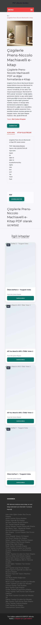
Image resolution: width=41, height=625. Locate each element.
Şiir (7, 597)
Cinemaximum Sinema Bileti (15, 607)
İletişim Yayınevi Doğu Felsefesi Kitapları (19, 540)
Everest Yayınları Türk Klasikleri (16, 585)
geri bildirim (28, 618)
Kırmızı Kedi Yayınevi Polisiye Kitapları (18, 558)
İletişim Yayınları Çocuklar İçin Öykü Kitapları (20, 554)
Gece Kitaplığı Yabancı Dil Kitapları (17, 536)
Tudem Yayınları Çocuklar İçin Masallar (19, 584)
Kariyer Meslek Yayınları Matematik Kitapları (20, 526)
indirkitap (13, 126)
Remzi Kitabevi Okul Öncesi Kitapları (18, 542)
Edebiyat (9, 593)
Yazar (9, 119)
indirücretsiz (20, 298)
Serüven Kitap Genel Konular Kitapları (18, 556)
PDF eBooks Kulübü (20, 3)
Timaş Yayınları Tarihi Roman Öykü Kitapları (20, 591)
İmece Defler (10, 580)
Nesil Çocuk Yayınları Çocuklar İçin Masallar (20, 582)
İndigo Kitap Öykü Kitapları (14, 544)
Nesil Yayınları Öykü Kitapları (15, 587)
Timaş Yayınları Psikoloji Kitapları (16, 603)
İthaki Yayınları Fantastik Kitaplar (16, 546)
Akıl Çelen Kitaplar (19, 146)
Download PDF (16, 199)
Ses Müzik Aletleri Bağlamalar (16, 578)
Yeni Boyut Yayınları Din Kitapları (16, 538)
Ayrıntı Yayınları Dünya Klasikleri (16, 518)
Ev (8, 15)
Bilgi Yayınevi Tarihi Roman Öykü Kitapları (19, 601)
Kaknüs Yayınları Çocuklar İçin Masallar (19, 599)
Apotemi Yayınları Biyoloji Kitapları (17, 522)
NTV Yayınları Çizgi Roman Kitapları (17, 568)
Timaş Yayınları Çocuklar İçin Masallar (18, 548)
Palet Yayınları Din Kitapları (14, 605)
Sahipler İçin (19, 618)
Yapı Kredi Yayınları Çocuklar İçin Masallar (20, 595)
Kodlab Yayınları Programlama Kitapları (18, 589)
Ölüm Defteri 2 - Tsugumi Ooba (19, 290)
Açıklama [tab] (11, 132)
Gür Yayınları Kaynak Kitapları (15, 524)
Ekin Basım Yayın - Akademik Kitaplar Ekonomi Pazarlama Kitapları (18, 529)
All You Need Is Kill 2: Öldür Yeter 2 (20, 351)
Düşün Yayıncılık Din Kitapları (15, 520)
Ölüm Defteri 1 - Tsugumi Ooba (19, 474)
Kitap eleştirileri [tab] (24, 132)
